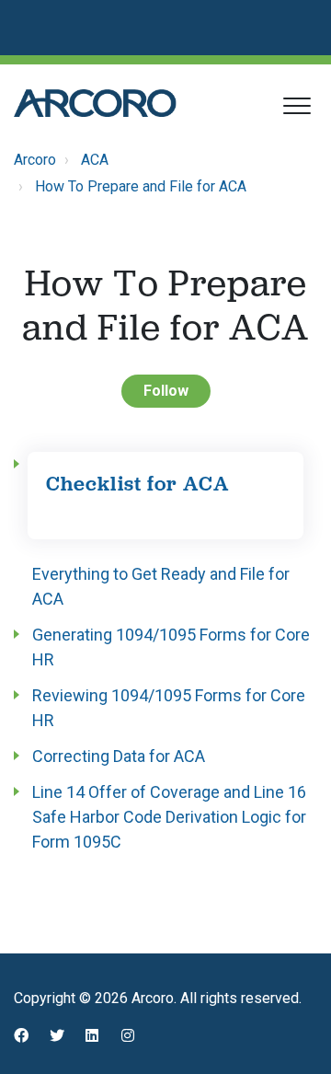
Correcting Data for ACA (118, 756)
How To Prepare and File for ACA (140, 186)
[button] (296, 105)
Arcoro (35, 159)
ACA (94, 159)
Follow (165, 390)
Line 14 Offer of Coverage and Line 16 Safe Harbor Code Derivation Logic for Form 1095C (169, 816)
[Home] (95, 103)
